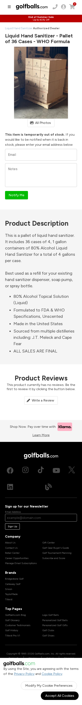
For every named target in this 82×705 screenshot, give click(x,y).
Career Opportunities (16, 558)
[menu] (9, 7)
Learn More (41, 435)
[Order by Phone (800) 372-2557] (55, 7)
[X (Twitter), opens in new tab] (72, 470)
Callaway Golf (12, 584)
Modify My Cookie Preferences (49, 686)
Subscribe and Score (53, 558)
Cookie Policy (52, 674)
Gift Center (48, 542)
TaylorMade (11, 594)
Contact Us (11, 547)
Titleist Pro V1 (12, 635)
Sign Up (12, 526)
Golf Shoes (48, 635)
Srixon (8, 589)
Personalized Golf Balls (54, 620)
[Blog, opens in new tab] (49, 487)
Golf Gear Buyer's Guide (55, 547)
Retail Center (12, 552)
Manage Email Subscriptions (21, 563)
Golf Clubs (48, 630)
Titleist (8, 599)
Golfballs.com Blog (15, 615)
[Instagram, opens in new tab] (25, 470)
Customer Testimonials (17, 625)
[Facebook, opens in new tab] (10, 470)
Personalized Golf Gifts (54, 625)
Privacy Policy (24, 674)
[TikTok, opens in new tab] (41, 470)
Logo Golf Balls (50, 615)
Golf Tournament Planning (56, 552)
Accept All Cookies (59, 696)
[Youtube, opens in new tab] (56, 470)
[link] (63, 6)
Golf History (11, 630)
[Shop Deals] (41, 18)
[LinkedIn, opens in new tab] (10, 487)
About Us (10, 542)
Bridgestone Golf (14, 578)
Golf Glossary (12, 620)
